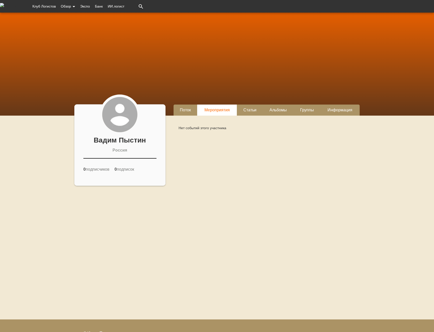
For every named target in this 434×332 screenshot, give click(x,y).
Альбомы (278, 110)
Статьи (249, 110)
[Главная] (13, 6)
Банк (99, 6)
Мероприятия (217, 110)
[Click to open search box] (141, 6)
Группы (307, 110)
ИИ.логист (116, 6)
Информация (340, 110)
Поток (185, 110)
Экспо (85, 6)
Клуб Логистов (44, 6)
